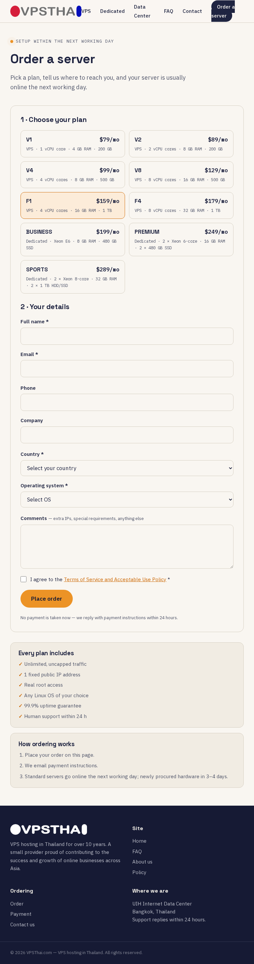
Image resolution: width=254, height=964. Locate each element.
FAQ (168, 11)
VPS (86, 11)
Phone (28, 387)
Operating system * (44, 485)
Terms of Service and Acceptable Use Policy (115, 579)
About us (142, 861)
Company (32, 420)
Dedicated (112, 11)
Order (16, 903)
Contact (192, 11)
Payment (20, 913)
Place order (46, 598)
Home (139, 840)
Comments (82, 518)
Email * (29, 354)
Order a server (223, 11)
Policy (139, 872)
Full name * (35, 321)
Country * (32, 454)
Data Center (142, 11)
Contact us (22, 924)
